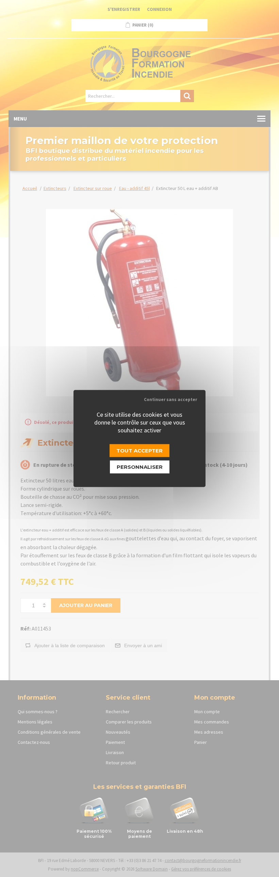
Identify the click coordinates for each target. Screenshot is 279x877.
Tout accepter (139, 450)
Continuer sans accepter (170, 399)
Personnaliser (140, 467)
